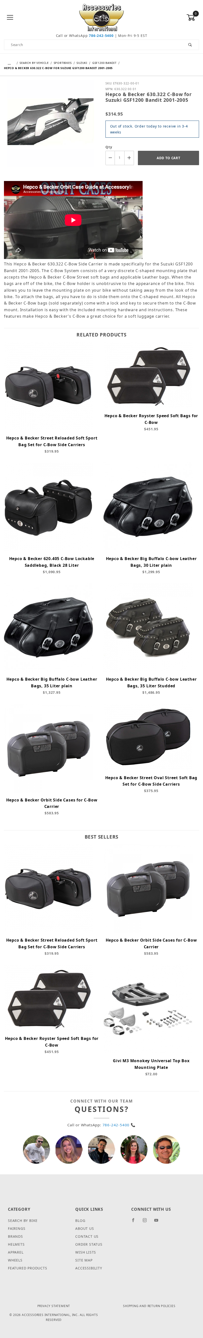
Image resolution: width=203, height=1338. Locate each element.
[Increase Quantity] (129, 158)
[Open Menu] (10, 18)
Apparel (16, 1252)
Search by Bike (23, 1220)
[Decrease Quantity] (110, 158)
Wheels (15, 1260)
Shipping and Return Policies (149, 1306)
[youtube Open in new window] (158, 1222)
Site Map (83, 1260)
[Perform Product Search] (190, 45)
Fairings (16, 1228)
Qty (108, 147)
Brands (15, 1236)
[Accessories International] (102, 17)
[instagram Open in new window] (147, 1222)
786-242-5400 (101, 35)
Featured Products (27, 1268)
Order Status (88, 1244)
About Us (84, 1228)
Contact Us (87, 1236)
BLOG (80, 1220)
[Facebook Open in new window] (135, 1222)
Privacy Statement (53, 1306)
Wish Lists (85, 1252)
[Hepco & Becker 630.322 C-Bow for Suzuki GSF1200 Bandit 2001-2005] (50, 126)
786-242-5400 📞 (119, 1124)
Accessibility (88, 1268)
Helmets (16, 1244)
